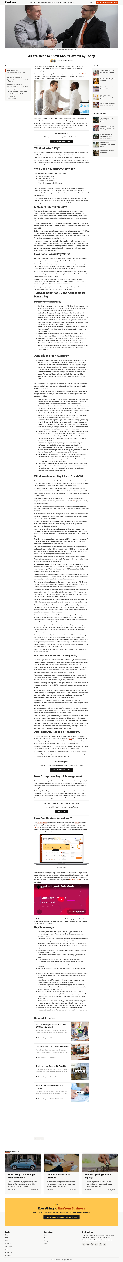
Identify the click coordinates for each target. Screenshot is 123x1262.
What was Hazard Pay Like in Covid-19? (17, 86)
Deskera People (42, 823)
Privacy (46, 1241)
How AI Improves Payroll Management (17, 91)
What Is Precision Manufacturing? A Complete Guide (107, 144)
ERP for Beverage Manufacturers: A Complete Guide (107, 96)
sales (73, 501)
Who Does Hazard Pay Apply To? (16, 72)
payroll (77, 823)
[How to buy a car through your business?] (23, 1163)
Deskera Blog (87, 1232)
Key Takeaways (11, 96)
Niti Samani (68, 61)
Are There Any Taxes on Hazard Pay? (17, 89)
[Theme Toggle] (91, 2)
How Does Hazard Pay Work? (15, 77)
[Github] (100, 1244)
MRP (34, 2)
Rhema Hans (61, 61)
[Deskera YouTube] (96, 1244)
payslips (36, 827)
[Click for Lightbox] (61, 97)
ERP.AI (83, 74)
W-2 (70, 738)
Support (46, 1243)
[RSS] (104, 1244)
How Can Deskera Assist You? (15, 93)
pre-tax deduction (74, 880)
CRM (57, 2)
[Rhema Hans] (52, 61)
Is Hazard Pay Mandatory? (14, 75)
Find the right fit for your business (107, 2)
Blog (31, 2)
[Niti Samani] (54, 61)
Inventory (44, 2)
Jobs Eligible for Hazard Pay (14, 84)
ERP (38, 2)
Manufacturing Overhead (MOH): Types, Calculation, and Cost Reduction (107, 128)
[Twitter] (88, 1244)
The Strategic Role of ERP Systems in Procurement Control (107, 119)
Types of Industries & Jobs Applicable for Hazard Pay (18, 80)
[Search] (93, 2)
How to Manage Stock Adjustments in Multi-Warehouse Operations (106, 136)
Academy (70, 2)
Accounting (51, 2)
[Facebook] (84, 1244)
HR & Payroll (63, 2)
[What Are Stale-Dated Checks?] (61, 1163)
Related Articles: (11, 98)
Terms (46, 1238)
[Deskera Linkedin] (92, 1244)
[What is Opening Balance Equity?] (100, 1163)
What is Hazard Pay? (12, 70)
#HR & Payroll (39, 1139)
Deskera (58, 1259)
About (45, 1235)
